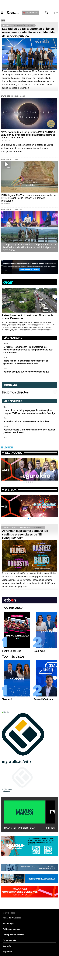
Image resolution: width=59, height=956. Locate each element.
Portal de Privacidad (12, 918)
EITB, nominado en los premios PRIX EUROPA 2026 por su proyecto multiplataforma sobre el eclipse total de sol (28, 135)
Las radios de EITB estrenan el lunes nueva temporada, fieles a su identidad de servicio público (29, 32)
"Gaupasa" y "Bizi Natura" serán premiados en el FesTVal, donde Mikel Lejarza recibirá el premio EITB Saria (29, 247)
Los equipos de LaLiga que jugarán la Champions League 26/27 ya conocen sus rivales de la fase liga (29, 411)
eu (52, 13)
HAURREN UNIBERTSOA (19, 827)
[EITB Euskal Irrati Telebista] (12, 12)
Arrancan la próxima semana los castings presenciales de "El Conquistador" (25, 534)
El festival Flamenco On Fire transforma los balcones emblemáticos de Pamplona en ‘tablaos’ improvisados (28, 350)
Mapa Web (7, 951)
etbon (12, 489)
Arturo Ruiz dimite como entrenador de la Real (26, 421)
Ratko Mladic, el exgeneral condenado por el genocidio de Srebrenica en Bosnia (25, 362)
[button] (55, 297)
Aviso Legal (8, 923)
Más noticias (12, 337)
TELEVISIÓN (7, 447)
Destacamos (13, 452)
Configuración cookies (13, 935)
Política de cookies (11, 929)
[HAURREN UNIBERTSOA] (24, 811)
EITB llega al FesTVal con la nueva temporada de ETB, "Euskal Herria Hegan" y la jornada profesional (28, 198)
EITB (3, 20)
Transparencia (9, 940)
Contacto (7, 946)
